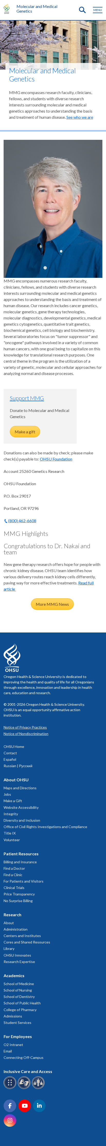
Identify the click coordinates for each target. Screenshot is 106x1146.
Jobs (7, 794)
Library (9, 948)
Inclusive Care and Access (28, 1071)
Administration (16, 929)
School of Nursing (18, 990)
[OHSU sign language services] (25, 1088)
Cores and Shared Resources (27, 942)
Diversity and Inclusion (22, 820)
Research (12, 914)
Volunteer (12, 840)
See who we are (79, 117)
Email (8, 1051)
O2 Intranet (13, 1044)
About (9, 923)
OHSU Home (14, 746)
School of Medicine (19, 984)
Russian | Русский (18, 766)
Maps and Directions (20, 788)
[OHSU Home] (8, 9)
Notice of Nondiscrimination (26, 733)
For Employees (18, 1036)
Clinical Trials (14, 887)
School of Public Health (22, 1003)
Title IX (10, 833)
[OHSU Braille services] (11, 1088)
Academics (14, 975)
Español (10, 759)
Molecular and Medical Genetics (36, 8)
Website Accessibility (21, 807)
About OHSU (16, 779)
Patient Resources (21, 853)
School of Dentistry (19, 996)
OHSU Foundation (56, 458)
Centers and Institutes (22, 935)
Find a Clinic (13, 875)
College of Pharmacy (20, 1009)
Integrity (11, 814)
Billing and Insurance (20, 862)
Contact (10, 753)
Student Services (17, 1022)
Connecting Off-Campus (23, 1057)
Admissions (13, 1016)
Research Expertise (19, 961)
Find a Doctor (14, 868)
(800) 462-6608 (22, 520)
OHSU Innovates (17, 955)
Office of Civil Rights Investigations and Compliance (45, 826)
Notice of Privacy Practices (25, 727)
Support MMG (27, 398)
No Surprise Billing (18, 901)
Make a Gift (13, 801)
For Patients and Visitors (23, 881)
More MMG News (52, 604)
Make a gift (25, 431)
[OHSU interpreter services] (39, 1088)
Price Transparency (19, 894)
